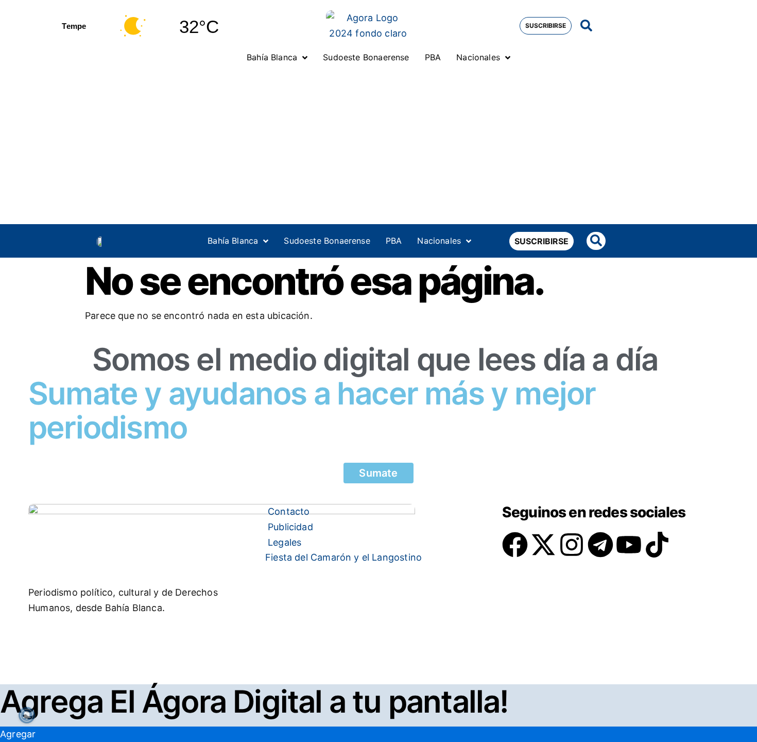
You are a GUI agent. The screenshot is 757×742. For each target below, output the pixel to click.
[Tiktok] (657, 545)
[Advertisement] (378, 147)
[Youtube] (629, 545)
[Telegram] (600, 545)
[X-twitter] (543, 545)
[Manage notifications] (27, 715)
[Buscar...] (586, 26)
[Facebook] (515, 545)
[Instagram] (571, 545)
